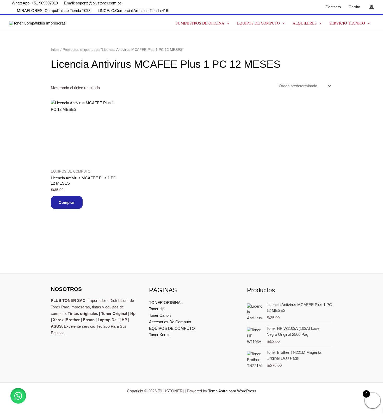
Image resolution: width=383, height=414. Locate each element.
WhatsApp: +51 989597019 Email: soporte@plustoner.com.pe (67, 3)
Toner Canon (160, 315)
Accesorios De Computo (170, 322)
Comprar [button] (67, 202)
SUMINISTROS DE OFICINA (200, 23)
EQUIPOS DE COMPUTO (258, 23)
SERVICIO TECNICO (347, 23)
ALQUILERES (305, 23)
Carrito (354, 7)
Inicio (55, 50)
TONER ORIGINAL (166, 302)
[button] (226, 23)
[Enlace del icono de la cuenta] (371, 7)
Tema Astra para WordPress (232, 391)
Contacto (333, 7)
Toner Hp (156, 309)
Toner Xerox (159, 334)
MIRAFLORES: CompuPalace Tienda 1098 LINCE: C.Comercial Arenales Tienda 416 (93, 10)
